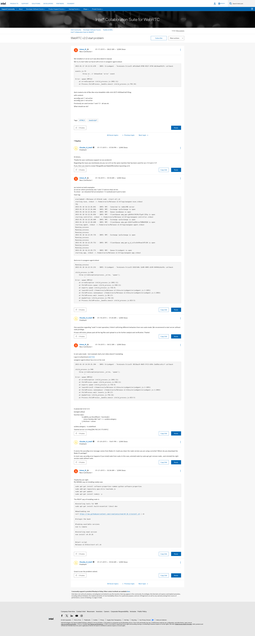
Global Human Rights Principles (183, 624)
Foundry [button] (71, 3)
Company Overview (68, 611)
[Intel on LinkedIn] (71, 616)
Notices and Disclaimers (96, 624)
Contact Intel (81, 611)
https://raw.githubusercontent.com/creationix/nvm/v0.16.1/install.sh (110, 514)
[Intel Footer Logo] (51, 618)
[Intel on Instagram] (81, 616)
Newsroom (91, 611)
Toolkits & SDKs (108, 30)
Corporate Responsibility (119, 611)
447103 (92, 357)
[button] (180, 50)
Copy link (163, 170)
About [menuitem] (21, 9)
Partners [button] (60, 3)
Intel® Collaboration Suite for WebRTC (82, 32)
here (128, 591)
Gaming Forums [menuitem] (74, 9)
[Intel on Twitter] (67, 616)
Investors (99, 611)
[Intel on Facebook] (62, 616)
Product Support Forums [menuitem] (56, 9)
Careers (106, 611)
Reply (176, 128)
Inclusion (133, 611)
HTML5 (82, 120)
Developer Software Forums (92, 30)
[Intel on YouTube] (76, 616)
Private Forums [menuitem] (97, 9)
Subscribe (158, 38)
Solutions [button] (36, 3)
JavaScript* (93, 120)
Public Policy (142, 611)
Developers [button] (48, 3)
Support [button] (25, 3)
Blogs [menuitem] (85, 9)
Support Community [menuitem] (8, 9)
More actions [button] (174, 38)
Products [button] (14, 3)
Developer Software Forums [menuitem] (35, 9)
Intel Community (76, 30)
